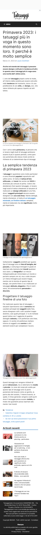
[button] (36, 24)
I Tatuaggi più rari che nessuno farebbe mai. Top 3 (21, 493)
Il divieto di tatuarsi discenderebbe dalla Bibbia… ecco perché (21, 474)
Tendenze (9, 410)
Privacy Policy (16, 531)
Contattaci (34, 520)
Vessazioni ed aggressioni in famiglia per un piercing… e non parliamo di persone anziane (22, 448)
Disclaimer (26, 531)
